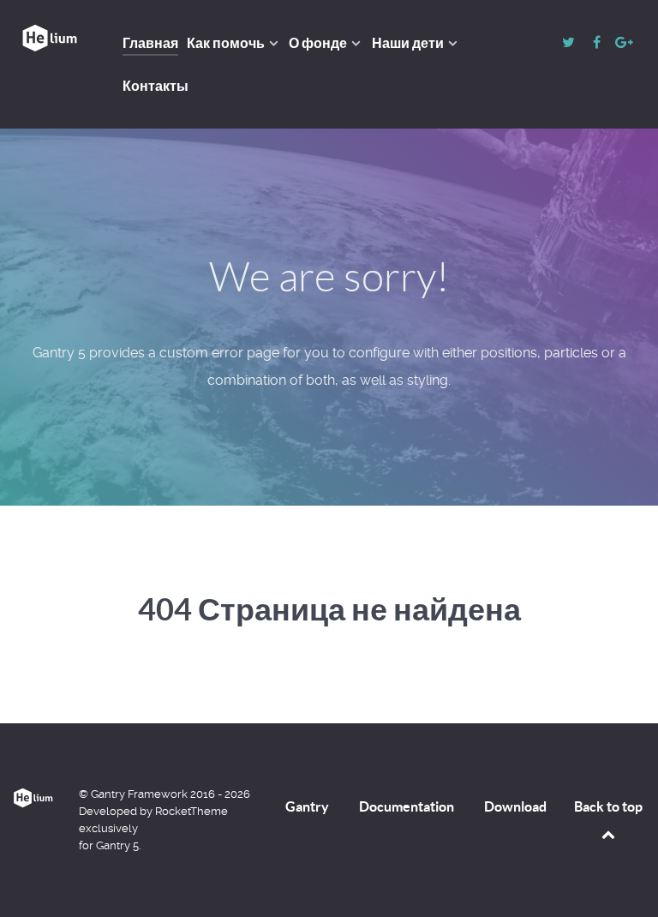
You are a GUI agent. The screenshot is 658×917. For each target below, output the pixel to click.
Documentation (406, 806)
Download (515, 806)
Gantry (307, 806)
